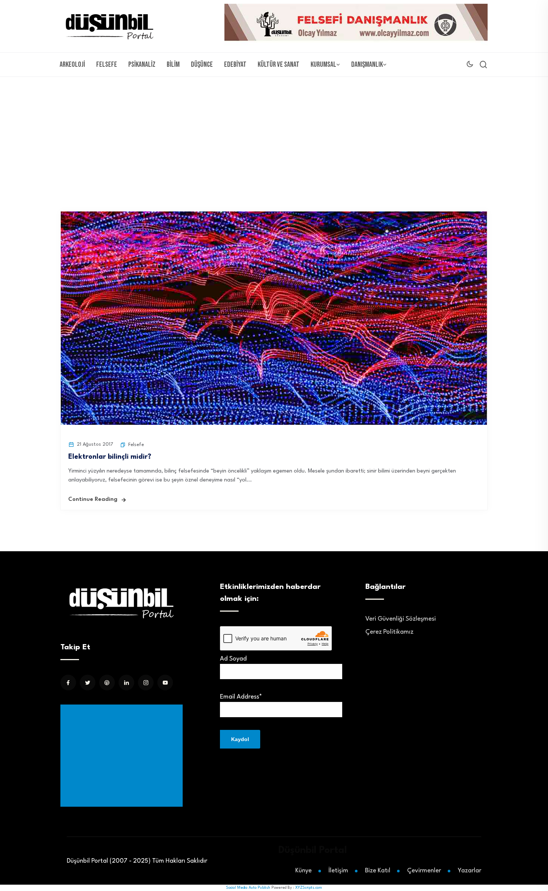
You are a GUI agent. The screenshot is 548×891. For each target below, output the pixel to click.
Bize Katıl (377, 871)
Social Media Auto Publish (248, 888)
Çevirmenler (424, 871)
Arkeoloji (72, 64)
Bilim (173, 64)
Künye (303, 871)
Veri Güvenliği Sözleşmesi (400, 619)
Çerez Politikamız (389, 632)
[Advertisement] (274, 133)
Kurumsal (323, 64)
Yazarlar (469, 871)
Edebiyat (235, 64)
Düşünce (202, 64)
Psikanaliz (141, 64)
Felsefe (106, 64)
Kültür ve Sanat (278, 64)
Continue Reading (92, 499)
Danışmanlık (367, 64)
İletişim (338, 871)
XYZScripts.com (308, 888)
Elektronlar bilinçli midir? (109, 457)
